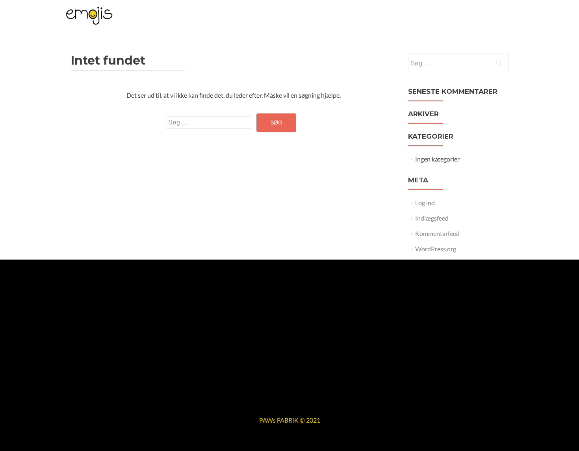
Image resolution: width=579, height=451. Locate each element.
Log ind (425, 202)
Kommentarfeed (437, 233)
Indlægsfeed (432, 218)
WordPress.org (435, 248)
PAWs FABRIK (279, 420)
